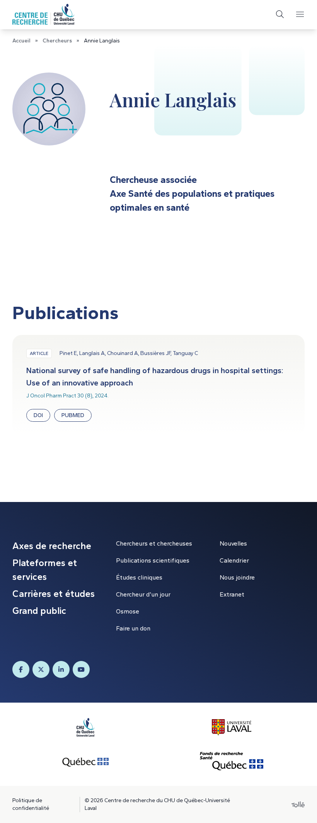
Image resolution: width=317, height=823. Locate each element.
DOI (38, 415)
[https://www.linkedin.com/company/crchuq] (61, 669)
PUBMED (72, 415)
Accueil (21, 40)
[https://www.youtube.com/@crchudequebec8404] (81, 669)
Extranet (232, 594)
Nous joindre (237, 577)
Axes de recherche (51, 545)
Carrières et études (53, 593)
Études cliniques (139, 577)
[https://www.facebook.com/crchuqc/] (20, 669)
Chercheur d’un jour (143, 594)
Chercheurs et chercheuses (154, 543)
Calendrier (234, 560)
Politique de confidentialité (30, 804)
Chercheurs (57, 40)
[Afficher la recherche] (279, 14)
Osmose (127, 611)
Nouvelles (233, 543)
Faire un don (133, 628)
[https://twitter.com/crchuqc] (40, 669)
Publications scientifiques (152, 560)
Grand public (39, 610)
